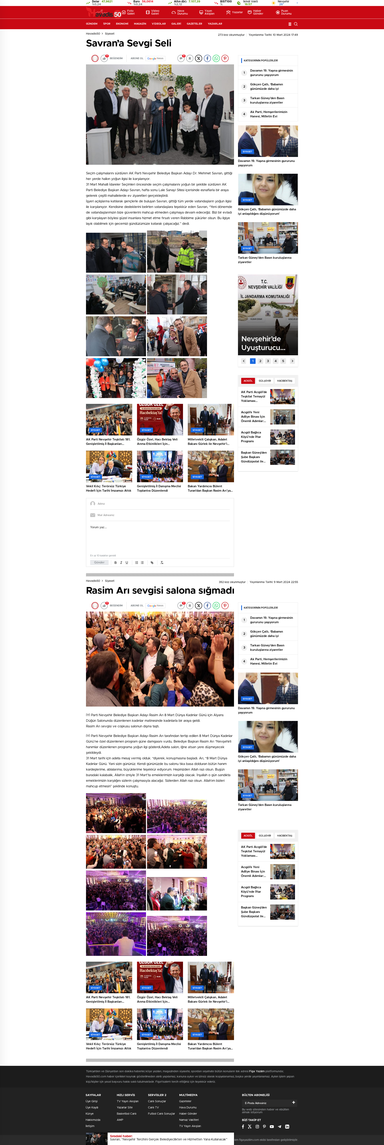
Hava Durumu (182, 12)
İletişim (90, 1126)
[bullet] (142, 562)
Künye (90, 1113)
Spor (106, 24)
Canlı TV (153, 1107)
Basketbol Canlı (126, 1113)
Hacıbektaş (284, 381)
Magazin (140, 24)
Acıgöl (248, 381)
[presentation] (243, 361)
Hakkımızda (93, 1120)
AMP (120, 1120)
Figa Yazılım (257, 1071)
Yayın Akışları (209, 12)
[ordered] (136, 562)
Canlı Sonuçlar (157, 1101)
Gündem (92, 24)
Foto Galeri (131, 12)
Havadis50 (93, 33)
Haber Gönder (258, 12)
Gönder (99, 562)
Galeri (176, 24)
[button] (253, 361)
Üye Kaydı (92, 1107)
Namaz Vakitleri (189, 1120)
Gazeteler (194, 24)
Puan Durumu (286, 12)
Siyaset (109, 33)
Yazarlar (237, 12)
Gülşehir (265, 381)
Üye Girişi (92, 1101)
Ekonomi (122, 24)
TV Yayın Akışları (128, 1101)
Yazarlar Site (125, 1107)
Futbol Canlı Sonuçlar (161, 1113)
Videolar (159, 24)
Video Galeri (155, 12)
